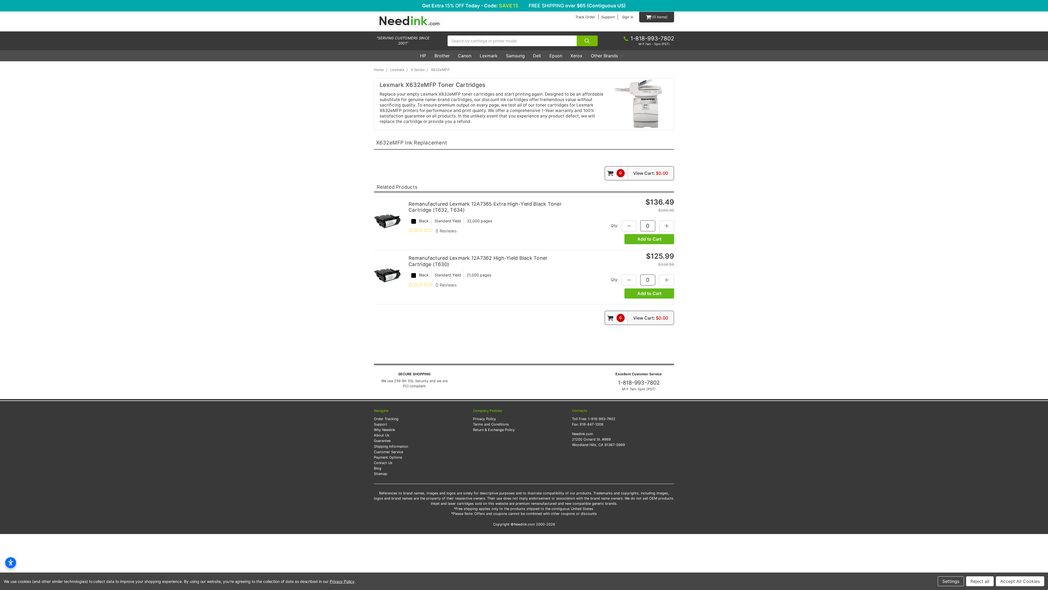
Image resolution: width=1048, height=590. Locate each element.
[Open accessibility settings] (10, 562)
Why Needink (384, 430)
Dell (537, 55)
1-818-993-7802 (639, 382)
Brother (442, 55)
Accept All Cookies (1020, 581)
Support (608, 17)
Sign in (627, 17)
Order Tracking (386, 419)
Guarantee (382, 441)
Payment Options (388, 457)
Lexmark (489, 55)
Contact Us (383, 463)
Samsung (515, 55)
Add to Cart (649, 239)
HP (423, 55)
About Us (381, 435)
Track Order (585, 17)
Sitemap (380, 474)
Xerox (576, 55)
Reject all (979, 581)
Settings (950, 581)
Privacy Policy (484, 419)
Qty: (614, 225)
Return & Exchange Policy (494, 430)
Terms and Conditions (491, 424)
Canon (464, 55)
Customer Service (388, 452)
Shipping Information (391, 446)
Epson (555, 55)
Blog (377, 468)
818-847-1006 (591, 424)
